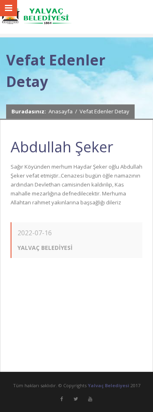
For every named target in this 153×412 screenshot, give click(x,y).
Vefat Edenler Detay (104, 111)
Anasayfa (61, 111)
